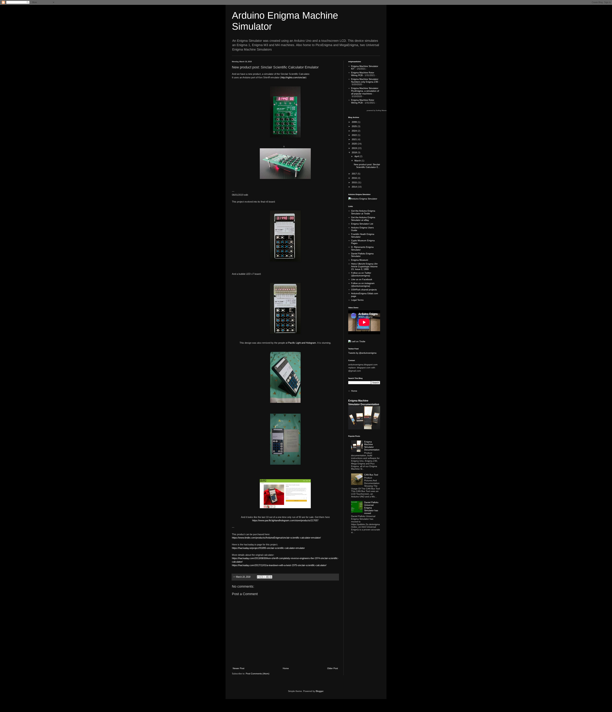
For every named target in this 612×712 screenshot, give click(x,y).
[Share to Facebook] (267, 577)
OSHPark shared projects (364, 289)
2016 (354, 178)
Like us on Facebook (361, 279)
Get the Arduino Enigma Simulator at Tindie (363, 212)
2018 (354, 152)
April (357, 156)
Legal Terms (357, 300)
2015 (354, 182)
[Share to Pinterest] (270, 577)
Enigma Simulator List (362, 223)
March (357, 160)
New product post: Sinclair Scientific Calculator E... (367, 165)
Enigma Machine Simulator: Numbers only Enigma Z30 (365, 80)
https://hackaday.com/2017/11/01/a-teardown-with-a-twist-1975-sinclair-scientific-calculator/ (279, 565)
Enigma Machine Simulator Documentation (371, 445)
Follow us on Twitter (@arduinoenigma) (361, 274)
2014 (354, 186)
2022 (354, 135)
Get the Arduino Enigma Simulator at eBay (363, 218)
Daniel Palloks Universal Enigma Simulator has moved (371, 507)
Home (286, 668)
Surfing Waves (381, 110)
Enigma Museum (359, 260)
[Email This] (258, 577)
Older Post (332, 668)
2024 (354, 130)
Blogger (319, 691)
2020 (354, 143)
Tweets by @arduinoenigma (362, 353)
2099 (354, 122)
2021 (354, 139)
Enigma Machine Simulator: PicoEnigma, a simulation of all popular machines (365, 91)
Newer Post (238, 668)
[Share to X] (264, 577)
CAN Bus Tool (371, 474)
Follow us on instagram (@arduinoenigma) (363, 284)
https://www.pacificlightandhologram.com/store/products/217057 (285, 520)
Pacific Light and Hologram (302, 342)
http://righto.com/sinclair (293, 77)
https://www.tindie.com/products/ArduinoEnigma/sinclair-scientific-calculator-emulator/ (276, 537)
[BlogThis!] (261, 577)
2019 (354, 148)
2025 (354, 126)
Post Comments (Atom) (257, 673)
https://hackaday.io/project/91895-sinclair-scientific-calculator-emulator (268, 548)
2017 (354, 173)
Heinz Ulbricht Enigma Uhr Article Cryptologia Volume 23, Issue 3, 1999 (364, 266)
